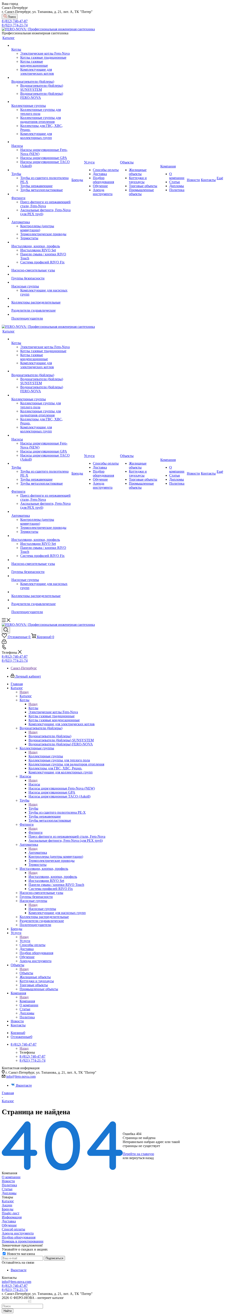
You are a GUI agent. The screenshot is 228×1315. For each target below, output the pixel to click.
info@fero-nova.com (21, 1076)
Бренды (7, 1209)
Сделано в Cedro (15, 1302)
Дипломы (9, 1193)
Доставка (9, 1221)
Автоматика (37, 852)
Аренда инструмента (18, 1233)
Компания (27, 1001)
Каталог (26, 696)
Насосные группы (42, 909)
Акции (7, 1205)
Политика (9, 1185)
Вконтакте (24, 1085)
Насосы (34, 784)
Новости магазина (20, 1254)
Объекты (26, 973)
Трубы (33, 808)
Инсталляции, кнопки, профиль (52, 877)
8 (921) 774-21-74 (15, 25)
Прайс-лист (10, 1213)
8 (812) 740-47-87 (15, 21)
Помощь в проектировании (22, 1241)
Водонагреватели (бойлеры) (49, 736)
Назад (24, 692)
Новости (8, 1181)
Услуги (25, 941)
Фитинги (35, 832)
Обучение (9, 1225)
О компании (11, 1177)
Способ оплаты (13, 1229)
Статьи (7, 1189)
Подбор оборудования (18, 1237)
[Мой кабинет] (4, 642)
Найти (8, 1311)
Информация (12, 1217)
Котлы (33, 708)
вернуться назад (141, 1158)
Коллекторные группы (45, 756)
